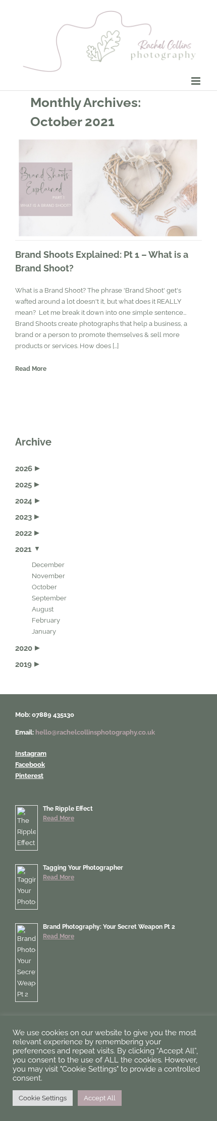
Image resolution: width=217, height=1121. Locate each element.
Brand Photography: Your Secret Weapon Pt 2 (109, 926)
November (48, 576)
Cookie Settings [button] (43, 1098)
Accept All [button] (100, 1098)
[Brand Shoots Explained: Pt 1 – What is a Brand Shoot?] (108, 187)
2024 (23, 501)
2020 (23, 648)
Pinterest (29, 775)
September (49, 598)
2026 (23, 468)
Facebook (30, 764)
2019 (23, 664)
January (44, 631)
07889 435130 (53, 714)
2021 (23, 549)
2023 (23, 517)
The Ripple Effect (68, 808)
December (48, 565)
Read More (30, 368)
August (42, 609)
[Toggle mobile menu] (196, 81)
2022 (23, 533)
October (44, 587)
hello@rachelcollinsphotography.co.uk (95, 732)
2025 (23, 484)
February (46, 620)
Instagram (30, 753)
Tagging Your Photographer (83, 867)
